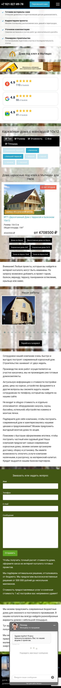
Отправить (10, 553)
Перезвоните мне (40, 4)
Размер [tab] (21, 138)
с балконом (32, 150)
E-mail (5, 504)
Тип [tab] (9, 138)
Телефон (7, 493)
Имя (5, 481)
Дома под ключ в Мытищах (35, 53)
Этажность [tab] (36, 138)
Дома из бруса (17, 240)
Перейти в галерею (30, 343)
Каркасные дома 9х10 (41, 247)
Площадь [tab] (12, 143)
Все (49, 138)
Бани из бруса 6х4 (40, 254)
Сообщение (8, 515)
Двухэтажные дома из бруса (38, 240)
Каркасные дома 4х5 (19, 247)
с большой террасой (13, 156)
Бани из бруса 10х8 (21, 254)
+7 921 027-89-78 (12, 4)
